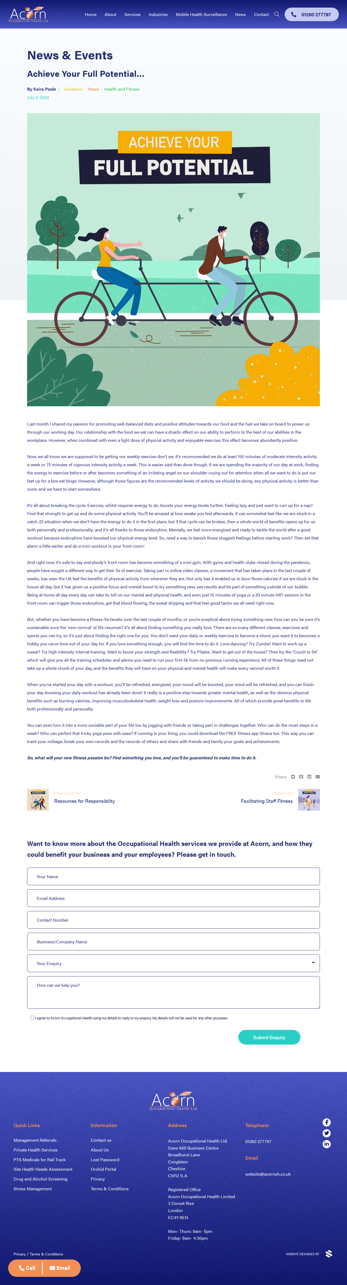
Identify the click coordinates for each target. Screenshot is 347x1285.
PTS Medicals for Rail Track (40, 1159)
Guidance (74, 89)
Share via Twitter (293, 777)
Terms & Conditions (110, 1188)
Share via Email (318, 777)
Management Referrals (35, 1140)
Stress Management (33, 1188)
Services (132, 14)
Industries (158, 14)
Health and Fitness (122, 89)
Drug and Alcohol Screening (41, 1179)
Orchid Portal (103, 1169)
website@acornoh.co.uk (268, 1174)
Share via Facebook (301, 777)
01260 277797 (258, 1141)
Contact (261, 14)
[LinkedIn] (327, 1144)
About (110, 14)
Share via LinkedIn (309, 777)
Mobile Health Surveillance (201, 14)
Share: (281, 776)
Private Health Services (36, 1150)
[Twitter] (327, 1133)
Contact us (101, 1140)
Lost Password (105, 1159)
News (240, 14)
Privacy (98, 1179)
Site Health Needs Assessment (43, 1169)
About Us (100, 1150)
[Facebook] (327, 1122)
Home (91, 14)
